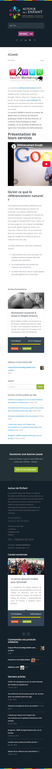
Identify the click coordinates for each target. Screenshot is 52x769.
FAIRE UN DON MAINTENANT (26, 469)
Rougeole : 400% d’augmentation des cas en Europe (24, 731)
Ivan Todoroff (32, 100)
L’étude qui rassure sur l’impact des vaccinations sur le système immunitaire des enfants (25, 427)
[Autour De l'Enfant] (26, 19)
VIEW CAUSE (27, 294)
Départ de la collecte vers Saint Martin (22, 751)
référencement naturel (27, 88)
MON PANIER (26, 34)
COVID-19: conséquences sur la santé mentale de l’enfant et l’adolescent (25, 683)
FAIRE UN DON (27, 348)
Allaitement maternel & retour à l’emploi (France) (24, 314)
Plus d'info (15, 348)
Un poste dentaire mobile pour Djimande (24, 580)
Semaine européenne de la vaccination (23, 416)
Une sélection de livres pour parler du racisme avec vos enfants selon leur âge (26, 695)
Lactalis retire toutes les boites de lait (22, 742)
